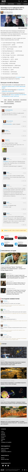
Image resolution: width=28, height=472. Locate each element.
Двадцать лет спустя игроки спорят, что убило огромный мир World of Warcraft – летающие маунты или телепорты (14, 423)
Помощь (3, 439)
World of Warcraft (5, 419)
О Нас (2, 431)
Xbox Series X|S (16, 99)
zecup (4, 316)
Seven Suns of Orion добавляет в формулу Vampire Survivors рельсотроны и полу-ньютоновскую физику (14, 402)
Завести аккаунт (5, 448)
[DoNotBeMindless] (3, 110)
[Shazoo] (4, 1)
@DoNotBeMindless (7, 124)
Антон (5, 11)
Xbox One (10, 99)
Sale (5, 101)
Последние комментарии (10, 299)
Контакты (3, 436)
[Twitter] (5, 465)
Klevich (8, 185)
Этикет (2, 437)
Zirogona (5, 334)
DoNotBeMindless (9, 110)
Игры (5, 99)
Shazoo (2, 457)
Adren (4, 309)
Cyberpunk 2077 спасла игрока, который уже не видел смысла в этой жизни (14, 321)
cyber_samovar (9, 11)
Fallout (3, 360)
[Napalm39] (3, 140)
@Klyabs (5, 175)
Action (2, 400)
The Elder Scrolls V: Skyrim (7, 381)
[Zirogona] (2, 335)
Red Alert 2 (9, 273)
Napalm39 (7, 140)
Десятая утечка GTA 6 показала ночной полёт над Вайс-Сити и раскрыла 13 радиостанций (13, 306)
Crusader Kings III (10, 288)
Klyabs (8, 158)
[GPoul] (4, 173)
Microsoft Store (23, 99)
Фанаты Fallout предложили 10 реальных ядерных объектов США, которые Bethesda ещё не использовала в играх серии (13, 363)
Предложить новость (6, 451)
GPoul (8, 172)
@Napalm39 (6, 161)
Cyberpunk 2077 (10, 101)
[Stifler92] (3, 131)
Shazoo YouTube (5, 459)
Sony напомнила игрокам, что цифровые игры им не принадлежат (14, 313)
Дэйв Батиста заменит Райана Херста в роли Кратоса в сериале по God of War (15, 283)
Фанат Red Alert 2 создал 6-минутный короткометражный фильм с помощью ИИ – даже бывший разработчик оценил (16, 276)
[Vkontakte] (8, 465)
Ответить (24, 110)
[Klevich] (4, 185)
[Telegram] (3, 465)
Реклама (3, 434)
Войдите (6, 230)
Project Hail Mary (5, 265)
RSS (2, 440)
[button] (2, 4)
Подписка (3, 450)
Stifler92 (6, 130)
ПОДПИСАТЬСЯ (8, 238)
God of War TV (10, 281)
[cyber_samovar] (4, 121)
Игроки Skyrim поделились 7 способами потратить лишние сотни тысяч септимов (13, 383)
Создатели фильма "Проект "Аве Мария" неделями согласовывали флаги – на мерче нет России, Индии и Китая (13, 268)
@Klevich (5, 205)
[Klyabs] (4, 159)
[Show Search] (19, 1)
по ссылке (18, 77)
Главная (3, 433)
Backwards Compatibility (9, 103)
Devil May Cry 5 (18, 101)
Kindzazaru (5, 300)
